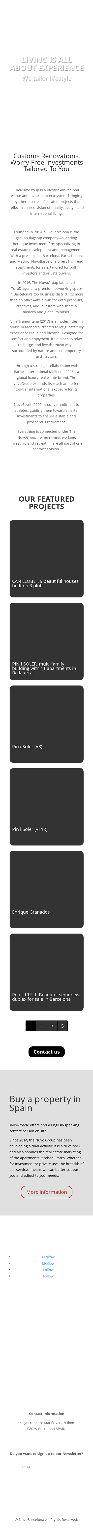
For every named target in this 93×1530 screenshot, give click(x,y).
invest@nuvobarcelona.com (46, 1440)
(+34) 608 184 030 (29, 1434)
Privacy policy (25, 1500)
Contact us (46, 1051)
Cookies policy (52, 1500)
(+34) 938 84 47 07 (33, 9)
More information (46, 1192)
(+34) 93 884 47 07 (63, 1434)
